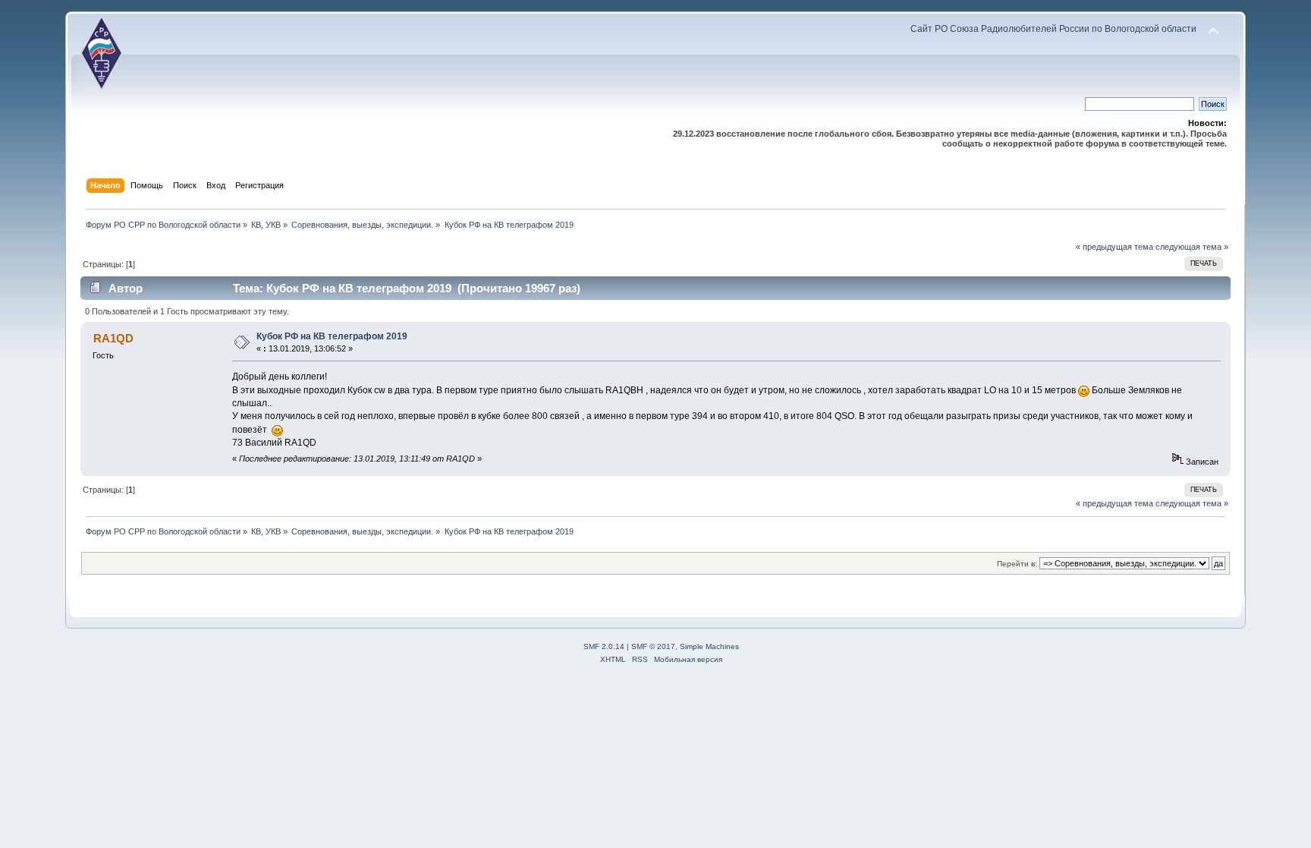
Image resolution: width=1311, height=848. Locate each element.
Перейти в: (1017, 564)
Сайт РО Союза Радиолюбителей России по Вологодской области (1053, 29)
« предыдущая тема (1114, 246)
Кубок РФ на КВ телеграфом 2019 (331, 336)
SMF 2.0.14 (603, 646)
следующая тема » (1191, 246)
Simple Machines (709, 646)
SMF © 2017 (653, 646)
